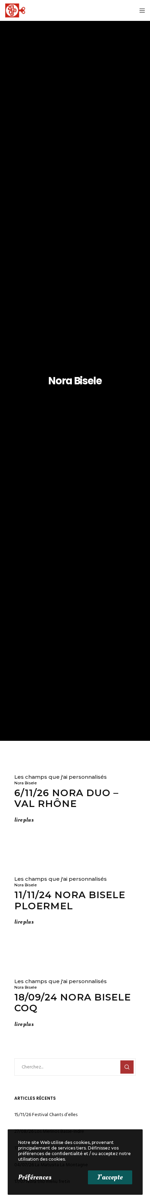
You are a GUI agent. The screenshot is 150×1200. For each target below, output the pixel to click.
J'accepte (110, 1177)
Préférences (34, 1177)
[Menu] (140, 10)
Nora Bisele (25, 783)
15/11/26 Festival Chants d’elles (45, 1115)
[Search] (127, 1067)
